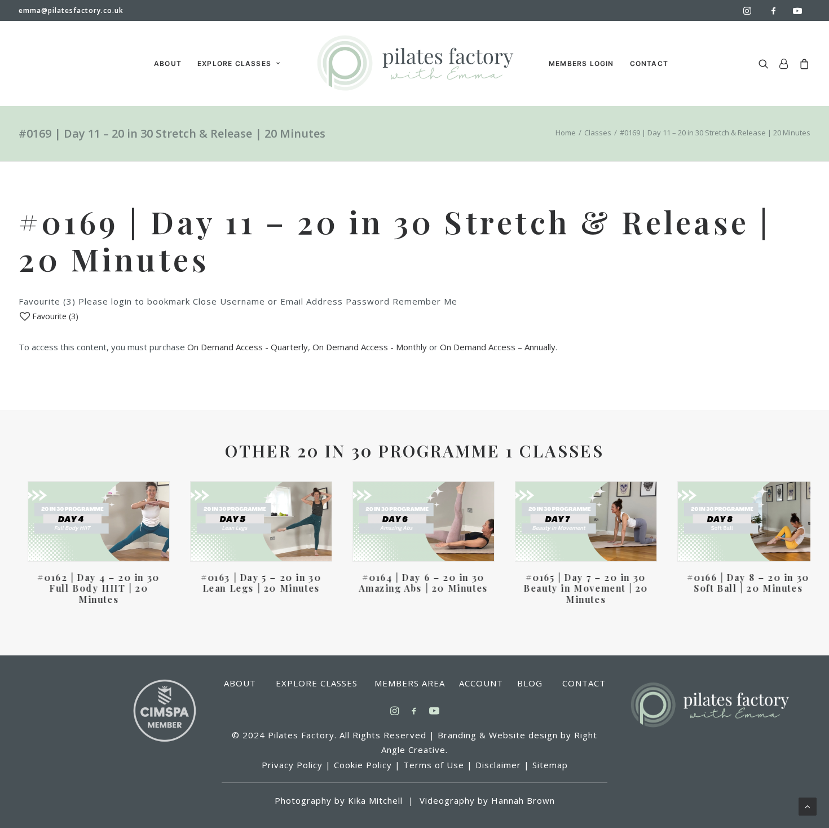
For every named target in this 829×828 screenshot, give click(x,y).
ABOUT (168, 63)
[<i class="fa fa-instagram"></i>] (752, 10)
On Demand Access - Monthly (369, 347)
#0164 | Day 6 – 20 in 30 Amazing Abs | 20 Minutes (414, 582)
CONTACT (649, 63)
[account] (784, 63)
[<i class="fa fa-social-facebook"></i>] (778, 10)
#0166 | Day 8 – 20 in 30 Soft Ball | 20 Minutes (739, 582)
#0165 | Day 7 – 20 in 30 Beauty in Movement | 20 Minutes (577, 588)
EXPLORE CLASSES (234, 63)
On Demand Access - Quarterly (247, 347)
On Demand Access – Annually (497, 347)
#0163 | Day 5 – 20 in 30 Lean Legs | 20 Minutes (252, 582)
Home (565, 132)
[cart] (802, 63)
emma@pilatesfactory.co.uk (71, 10)
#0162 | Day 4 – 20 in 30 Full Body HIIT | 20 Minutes (90, 588)
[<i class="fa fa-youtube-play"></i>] (800, 10)
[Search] (766, 63)
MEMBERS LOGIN (581, 63)
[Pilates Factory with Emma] (414, 63)
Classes (597, 132)
